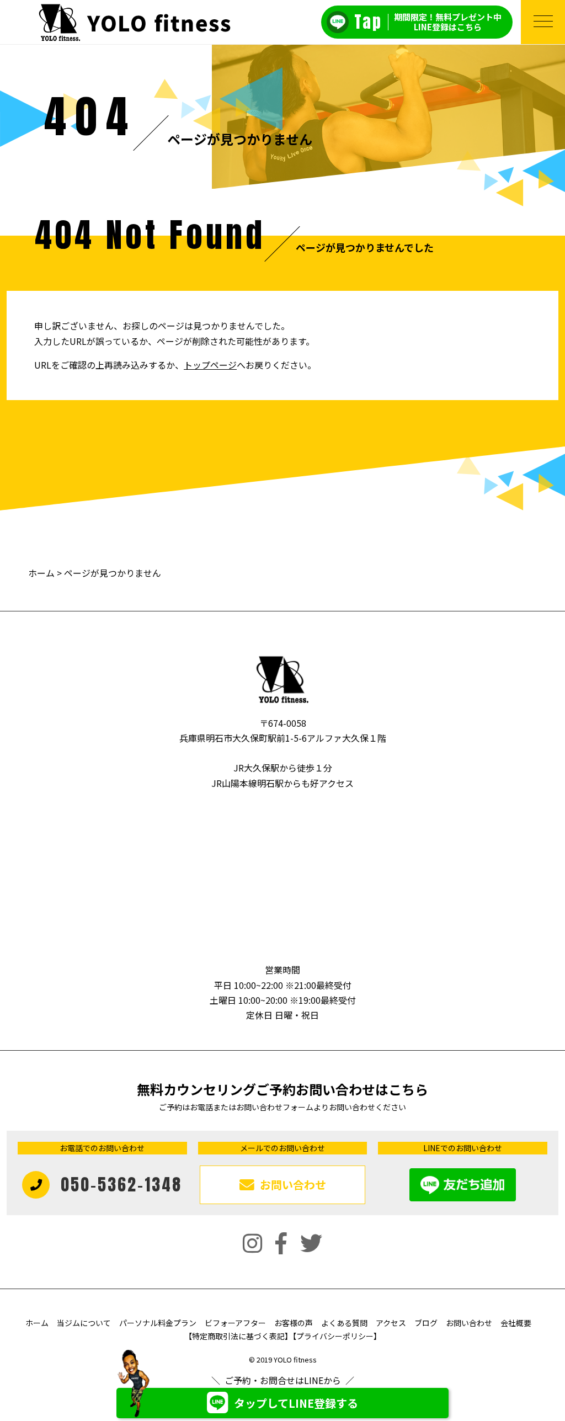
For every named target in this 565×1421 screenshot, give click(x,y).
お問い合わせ (469, 1322)
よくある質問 (344, 1322)
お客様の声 (293, 1322)
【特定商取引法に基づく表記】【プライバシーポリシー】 (282, 1336)
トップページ (210, 364)
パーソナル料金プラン (157, 1322)
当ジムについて (84, 1322)
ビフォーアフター (235, 1322)
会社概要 (515, 1322)
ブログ (426, 1322)
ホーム (41, 572)
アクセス (391, 1322)
